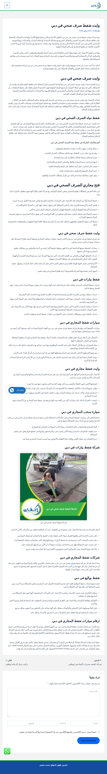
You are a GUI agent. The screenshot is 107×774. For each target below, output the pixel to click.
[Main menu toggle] (7, 5)
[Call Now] (12, 390)
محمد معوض (45, 765)
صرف (73, 563)
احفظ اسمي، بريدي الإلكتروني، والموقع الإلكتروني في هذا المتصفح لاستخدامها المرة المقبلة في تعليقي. (57, 732)
